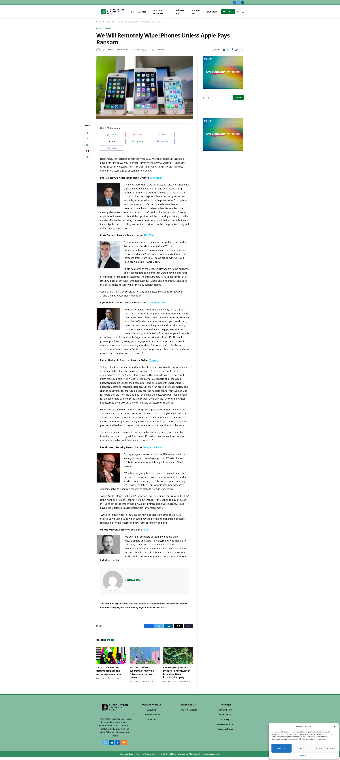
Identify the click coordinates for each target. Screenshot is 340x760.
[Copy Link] (236, 50)
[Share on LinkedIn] (224, 50)
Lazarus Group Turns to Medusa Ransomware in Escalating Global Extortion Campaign (176, 672)
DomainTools (157, 302)
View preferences (325, 748)
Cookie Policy (302, 755)
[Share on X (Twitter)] (228, 50)
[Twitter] (87, 139)
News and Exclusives (158, 12)
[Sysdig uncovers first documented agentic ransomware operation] (111, 655)
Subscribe (228, 12)
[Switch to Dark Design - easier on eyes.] (238, 12)
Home (131, 11)
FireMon (156, 177)
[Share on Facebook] (232, 50)
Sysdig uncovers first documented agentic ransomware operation (109, 671)
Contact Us (196, 12)
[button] (334, 726)
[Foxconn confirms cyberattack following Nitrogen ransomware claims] (145, 655)
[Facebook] (87, 133)
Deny (302, 748)
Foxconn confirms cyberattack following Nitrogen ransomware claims (142, 672)
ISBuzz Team (109, 50)
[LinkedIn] (87, 145)
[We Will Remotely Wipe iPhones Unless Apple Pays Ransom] (144, 87)
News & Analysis (109, 22)
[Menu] (97, 11)
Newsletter (211, 11)
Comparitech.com (153, 447)
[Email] (87, 151)
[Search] (242, 12)
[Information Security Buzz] (112, 11)
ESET (147, 529)
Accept (281, 748)
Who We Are (180, 12)
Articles (142, 11)
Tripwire (154, 360)
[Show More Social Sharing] (241, 50)
